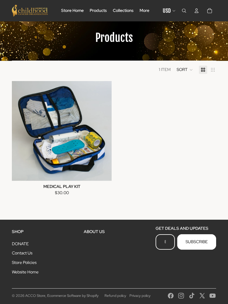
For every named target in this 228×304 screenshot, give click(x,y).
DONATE (20, 243)
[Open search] (184, 10)
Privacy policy (140, 295)
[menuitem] (144, 10)
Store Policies (24, 262)
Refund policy (115, 295)
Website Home (25, 272)
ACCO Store (35, 295)
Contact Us (22, 253)
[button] (185, 69)
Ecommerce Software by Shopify (73, 295)
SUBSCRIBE (197, 241)
